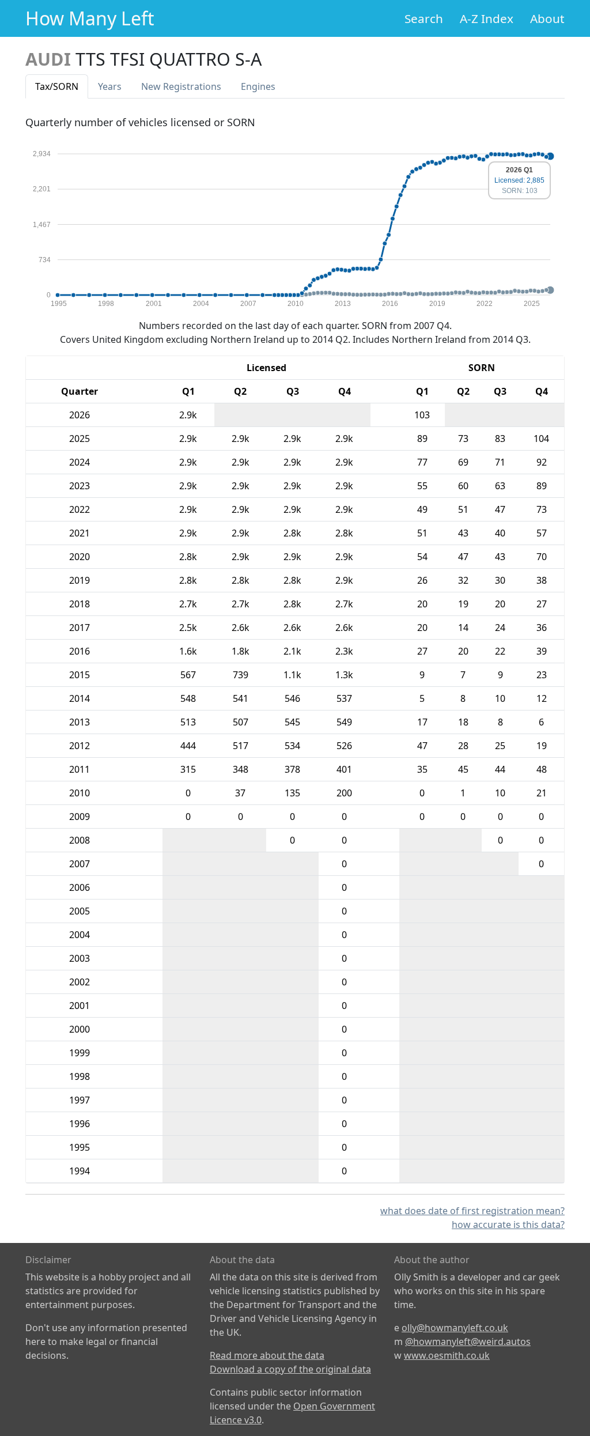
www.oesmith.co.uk (447, 1355)
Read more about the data (267, 1355)
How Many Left (89, 18)
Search (423, 18)
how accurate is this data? (508, 1224)
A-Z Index (486, 18)
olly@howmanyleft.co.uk (455, 1327)
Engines (258, 86)
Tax (56, 86)
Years (110, 86)
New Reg (181, 86)
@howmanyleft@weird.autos (468, 1341)
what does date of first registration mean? (472, 1210)
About (547, 18)
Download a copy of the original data (290, 1369)
